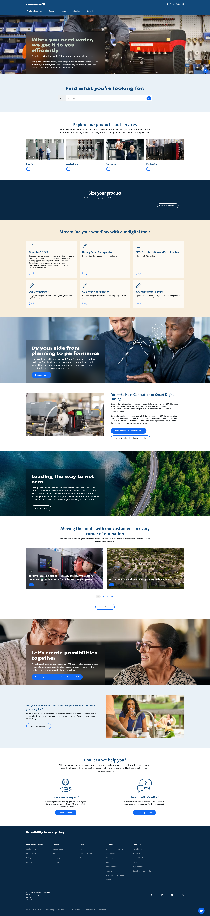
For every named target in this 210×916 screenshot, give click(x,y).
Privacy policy (49, 910)
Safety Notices (75, 910)
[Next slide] (111, 596)
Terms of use (37, 910)
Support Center (58, 849)
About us (109, 845)
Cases (108, 862)
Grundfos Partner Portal (142, 871)
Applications (31, 849)
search (182, 11)
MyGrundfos (138, 866)
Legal (28, 910)
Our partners (111, 858)
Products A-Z (31, 853)
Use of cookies (62, 910)
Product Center (138, 858)
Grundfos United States (115, 875)
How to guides (58, 858)
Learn (82, 845)
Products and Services (34, 845)
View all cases (105, 607)
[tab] (103, 596)
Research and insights (88, 853)
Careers (109, 871)
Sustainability (111, 866)
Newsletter (102, 910)
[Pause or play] (206, 71)
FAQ (54, 853)
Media (108, 880)
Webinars (83, 858)
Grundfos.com (138, 849)
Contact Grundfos (90, 910)
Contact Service (59, 862)
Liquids (29, 862)
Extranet (136, 862)
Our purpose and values (115, 849)
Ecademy (83, 849)
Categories (30, 858)
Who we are (110, 853)
